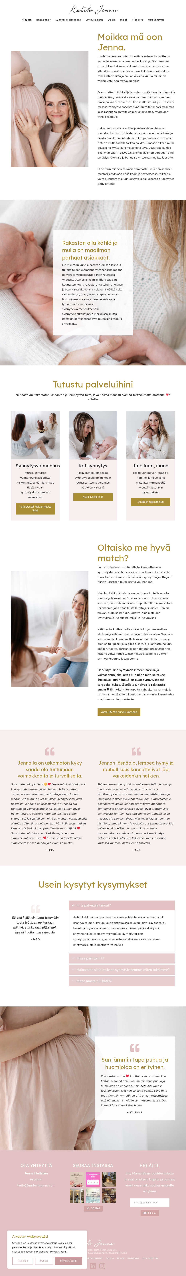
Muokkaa (23, 1261)
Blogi (120, 1258)
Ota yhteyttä (151, 1258)
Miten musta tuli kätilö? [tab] (94, 981)
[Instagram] (102, 1266)
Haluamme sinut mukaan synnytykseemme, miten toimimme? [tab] (123, 970)
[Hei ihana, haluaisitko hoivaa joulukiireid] (77, 1195)
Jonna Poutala (119, 1253)
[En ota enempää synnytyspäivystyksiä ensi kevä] (109, 1195)
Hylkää (44, 1261)
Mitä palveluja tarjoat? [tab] (93, 905)
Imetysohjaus (94, 1258)
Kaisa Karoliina (103, 1253)
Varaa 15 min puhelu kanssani (119, 712)
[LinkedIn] (93, 1266)
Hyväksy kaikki (68, 1261)
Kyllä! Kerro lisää (93, 497)
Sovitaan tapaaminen (151, 502)
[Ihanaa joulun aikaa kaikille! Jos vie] (109, 1179)
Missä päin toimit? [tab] (90, 958)
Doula (110, 1258)
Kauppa (112, 1250)
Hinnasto (133, 1258)
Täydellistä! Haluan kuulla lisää (35, 509)
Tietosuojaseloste (96, 1250)
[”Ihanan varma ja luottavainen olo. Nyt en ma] (93, 1195)
